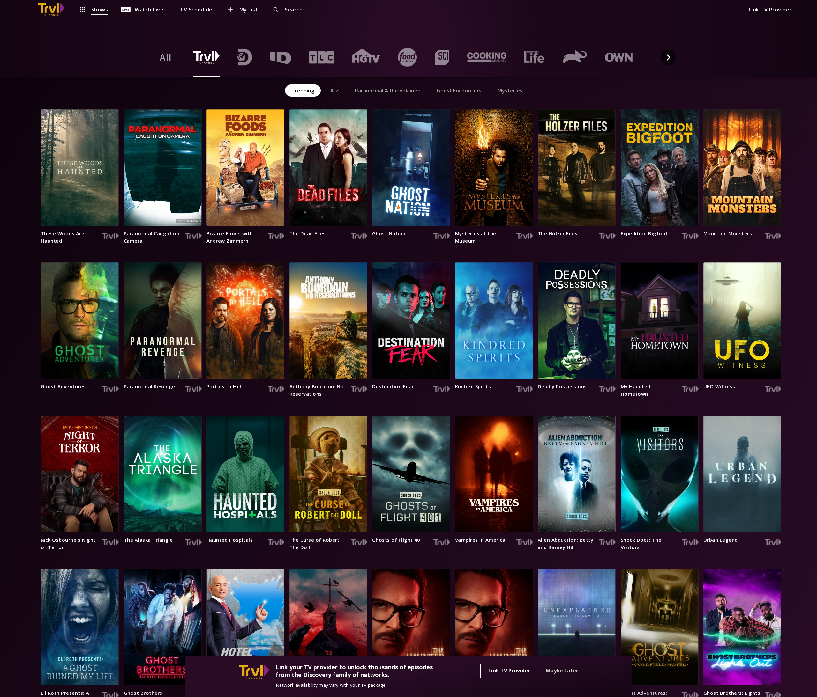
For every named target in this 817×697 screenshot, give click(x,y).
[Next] (668, 57)
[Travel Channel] (54, 9)
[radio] (166, 57)
